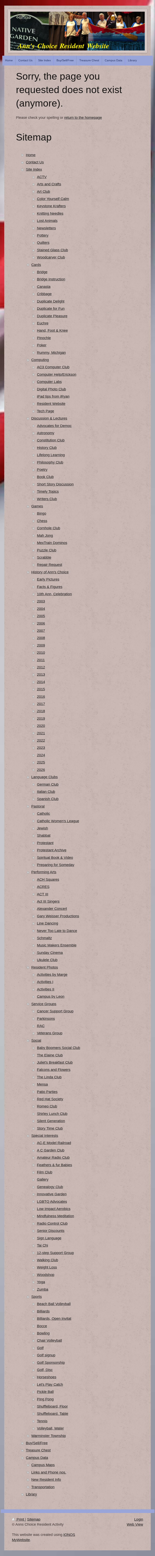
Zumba (42, 1289)
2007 (41, 631)
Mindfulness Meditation (55, 1216)
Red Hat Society (50, 1099)
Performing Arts (43, 872)
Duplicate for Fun (51, 309)
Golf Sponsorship (51, 1363)
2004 (41, 609)
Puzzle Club (46, 550)
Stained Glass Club (52, 250)
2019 (41, 718)
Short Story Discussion (55, 484)
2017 (41, 704)
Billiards (43, 1311)
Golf (40, 1348)
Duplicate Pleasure (52, 316)
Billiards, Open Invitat (54, 1319)
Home (31, 155)
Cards (36, 265)
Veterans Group (49, 1033)
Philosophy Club (50, 462)
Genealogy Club (50, 1187)
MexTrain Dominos (52, 543)
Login (138, 1519)
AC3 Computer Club (53, 367)
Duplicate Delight (50, 301)
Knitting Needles (50, 213)
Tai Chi (42, 1245)
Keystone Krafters (51, 206)
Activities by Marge (52, 975)
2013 (41, 674)
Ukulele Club (47, 960)
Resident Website (51, 404)
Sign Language (49, 1238)
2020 (41, 726)
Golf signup (46, 1355)
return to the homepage (83, 118)
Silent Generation (51, 1121)
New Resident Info (46, 1480)
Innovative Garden (52, 1194)
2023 (41, 748)
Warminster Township (48, 1436)
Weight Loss (47, 1267)
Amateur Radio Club (53, 1158)
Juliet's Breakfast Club (55, 1062)
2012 (41, 667)
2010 (41, 653)
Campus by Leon (50, 997)
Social (36, 1041)
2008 (41, 638)
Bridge (42, 272)
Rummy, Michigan (51, 353)
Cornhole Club (48, 528)
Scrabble (44, 557)
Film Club (44, 1172)
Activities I (45, 982)
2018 (41, 711)
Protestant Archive (51, 850)
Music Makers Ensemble (56, 945)
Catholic (43, 814)
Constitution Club (51, 440)
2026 (41, 770)
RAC (41, 1026)
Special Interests (44, 1136)
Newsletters (46, 228)
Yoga (41, 1282)
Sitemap (33, 1519)
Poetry (42, 470)
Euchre (42, 323)
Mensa (42, 1084)
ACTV (42, 177)
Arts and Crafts (49, 184)
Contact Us (35, 162)
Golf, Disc (45, 1370)
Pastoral (38, 806)
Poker (41, 345)
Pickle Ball (45, 1392)
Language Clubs (44, 777)
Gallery (42, 1179)
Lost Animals (47, 221)
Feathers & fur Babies (54, 1165)
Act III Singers (48, 901)
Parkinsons (46, 1019)
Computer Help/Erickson (56, 375)
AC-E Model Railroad (54, 1143)
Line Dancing (47, 923)
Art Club (43, 192)
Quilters (43, 243)
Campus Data (37, 1458)
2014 (41, 682)
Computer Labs (49, 382)
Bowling (43, 1333)
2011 (41, 660)
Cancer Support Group (55, 1011)
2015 (41, 689)
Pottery (42, 235)
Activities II (45, 989)
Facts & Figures (49, 587)
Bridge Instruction (51, 279)
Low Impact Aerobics (53, 1209)
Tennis (42, 1421)
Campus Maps (43, 1465)
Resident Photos (44, 967)
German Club (48, 784)
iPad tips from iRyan (53, 396)
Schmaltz (44, 938)
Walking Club (47, 1260)
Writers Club (47, 499)
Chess (42, 521)
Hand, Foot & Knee (52, 330)
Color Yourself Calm (53, 199)
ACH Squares (48, 880)
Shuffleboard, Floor (52, 1406)
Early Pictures (48, 579)
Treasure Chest (38, 1450)
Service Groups (43, 1004)
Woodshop (45, 1275)
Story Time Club (50, 1128)
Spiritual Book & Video (55, 858)
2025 (41, 762)
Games (37, 506)
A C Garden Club (50, 1150)
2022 (41, 740)
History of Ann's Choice (50, 572)
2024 (41, 755)
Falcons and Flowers (53, 1070)
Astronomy (45, 433)
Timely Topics (48, 492)
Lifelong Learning (51, 455)
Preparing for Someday (55, 865)
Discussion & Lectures (49, 418)
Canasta (43, 287)
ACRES (43, 887)
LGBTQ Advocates (52, 1202)
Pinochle (44, 338)
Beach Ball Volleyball (54, 1304)
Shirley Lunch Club (52, 1114)
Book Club (45, 477)
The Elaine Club (50, 1055)
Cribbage (44, 294)
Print (20, 1519)
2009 (41, 645)
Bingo (41, 513)
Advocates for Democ (54, 426)
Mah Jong (45, 536)
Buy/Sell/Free (37, 1443)
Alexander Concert (52, 909)
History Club (47, 448)
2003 (41, 601)
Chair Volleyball (49, 1340)
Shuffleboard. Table (52, 1414)
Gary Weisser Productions (58, 916)
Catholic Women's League (58, 821)
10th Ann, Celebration (54, 594)
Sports (36, 1297)
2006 (41, 623)
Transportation (42, 1487)
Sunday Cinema (50, 953)
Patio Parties (47, 1092)
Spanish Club (48, 799)
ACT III (42, 894)
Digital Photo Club (51, 389)
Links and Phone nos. (48, 1472)
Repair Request (49, 565)
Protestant (45, 843)
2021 (41, 733)
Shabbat (43, 835)
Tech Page (45, 411)
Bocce (42, 1326)
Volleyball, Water (50, 1428)
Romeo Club (47, 1106)
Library (31, 1494)
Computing (40, 360)
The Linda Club (49, 1077)
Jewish (42, 828)
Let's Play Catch (50, 1385)
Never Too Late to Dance (57, 931)
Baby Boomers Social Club (58, 1048)
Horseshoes (46, 1377)
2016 (41, 697)
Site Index (34, 169)
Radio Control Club (52, 1223)
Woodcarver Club (51, 257)
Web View (135, 1524)
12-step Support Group (55, 1253)
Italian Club (46, 792)
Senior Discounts (50, 1231)
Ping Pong (45, 1399)
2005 (41, 616)
